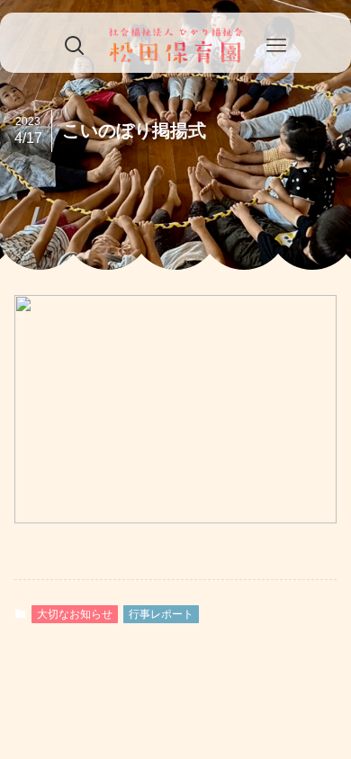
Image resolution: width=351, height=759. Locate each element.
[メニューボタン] (276, 46)
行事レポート (161, 614)
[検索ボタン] (75, 46)
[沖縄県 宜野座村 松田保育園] (175, 46)
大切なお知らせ (74, 614)
